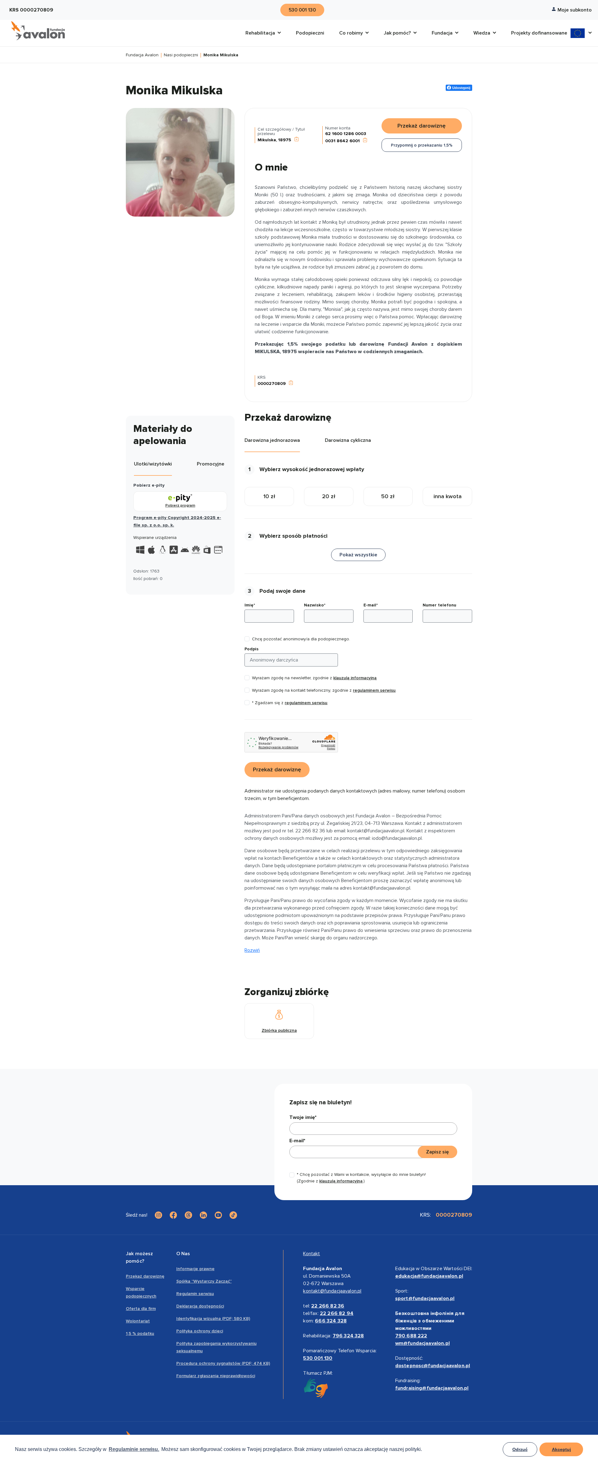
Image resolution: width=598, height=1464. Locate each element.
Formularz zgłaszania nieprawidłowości (215, 1375)
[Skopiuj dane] (296, 140)
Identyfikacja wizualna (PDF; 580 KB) (213, 1318)
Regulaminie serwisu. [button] (134, 1449)
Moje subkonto (575, 10)
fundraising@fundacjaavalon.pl (432, 1388)
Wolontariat (138, 1321)
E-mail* (370, 605)
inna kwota (448, 496)
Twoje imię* (302, 1117)
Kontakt (311, 1254)
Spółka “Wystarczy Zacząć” (204, 1281)
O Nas (183, 1254)
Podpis (251, 649)
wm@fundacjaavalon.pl (422, 1343)
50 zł (388, 496)
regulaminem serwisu (374, 690)
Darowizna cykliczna (348, 440)
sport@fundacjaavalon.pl (425, 1298)
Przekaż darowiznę (145, 1276)
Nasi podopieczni (181, 55)
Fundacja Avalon (142, 55)
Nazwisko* (314, 605)
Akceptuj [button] (561, 1449)
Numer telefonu (439, 605)
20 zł (328, 496)
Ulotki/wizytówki (153, 464)
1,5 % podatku (140, 1333)
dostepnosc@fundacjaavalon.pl (432, 1366)
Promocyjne (210, 464)
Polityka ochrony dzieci (199, 1331)
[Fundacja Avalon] (38, 30)
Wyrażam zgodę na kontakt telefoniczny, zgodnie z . (324, 690)
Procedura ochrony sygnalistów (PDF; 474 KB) (223, 1363)
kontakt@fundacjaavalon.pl (332, 1291)
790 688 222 (411, 1336)
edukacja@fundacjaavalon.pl (429, 1276)
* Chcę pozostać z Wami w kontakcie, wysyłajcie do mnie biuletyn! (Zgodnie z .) (361, 1178)
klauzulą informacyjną (355, 678)
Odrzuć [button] (520, 1449)
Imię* (249, 605)
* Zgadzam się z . (290, 702)
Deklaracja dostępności (200, 1306)
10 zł (269, 496)
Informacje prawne (195, 1268)
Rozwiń (252, 950)
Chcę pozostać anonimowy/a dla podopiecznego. (301, 639)
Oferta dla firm (141, 1308)
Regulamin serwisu (195, 1293)
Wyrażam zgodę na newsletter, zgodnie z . (314, 678)
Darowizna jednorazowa (272, 440)
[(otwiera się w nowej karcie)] (158, 1215)
